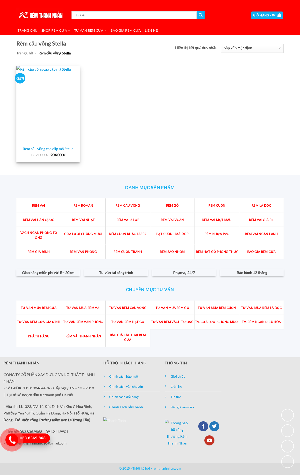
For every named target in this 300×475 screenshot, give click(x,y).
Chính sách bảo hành (126, 407)
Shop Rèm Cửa (54, 30)
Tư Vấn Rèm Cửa (89, 30)
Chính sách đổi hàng (124, 397)
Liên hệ (176, 386)
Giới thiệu (178, 376)
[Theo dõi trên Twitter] (214, 426)
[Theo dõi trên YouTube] (209, 440)
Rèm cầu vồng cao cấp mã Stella (48, 148)
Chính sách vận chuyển (126, 386)
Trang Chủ (28, 30)
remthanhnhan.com (167, 468)
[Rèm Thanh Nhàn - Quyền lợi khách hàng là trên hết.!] (39, 15)
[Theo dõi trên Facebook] (203, 426)
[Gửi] (201, 15)
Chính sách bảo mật (123, 376)
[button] (267, 15)
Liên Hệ (151, 30)
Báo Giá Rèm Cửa (126, 30)
